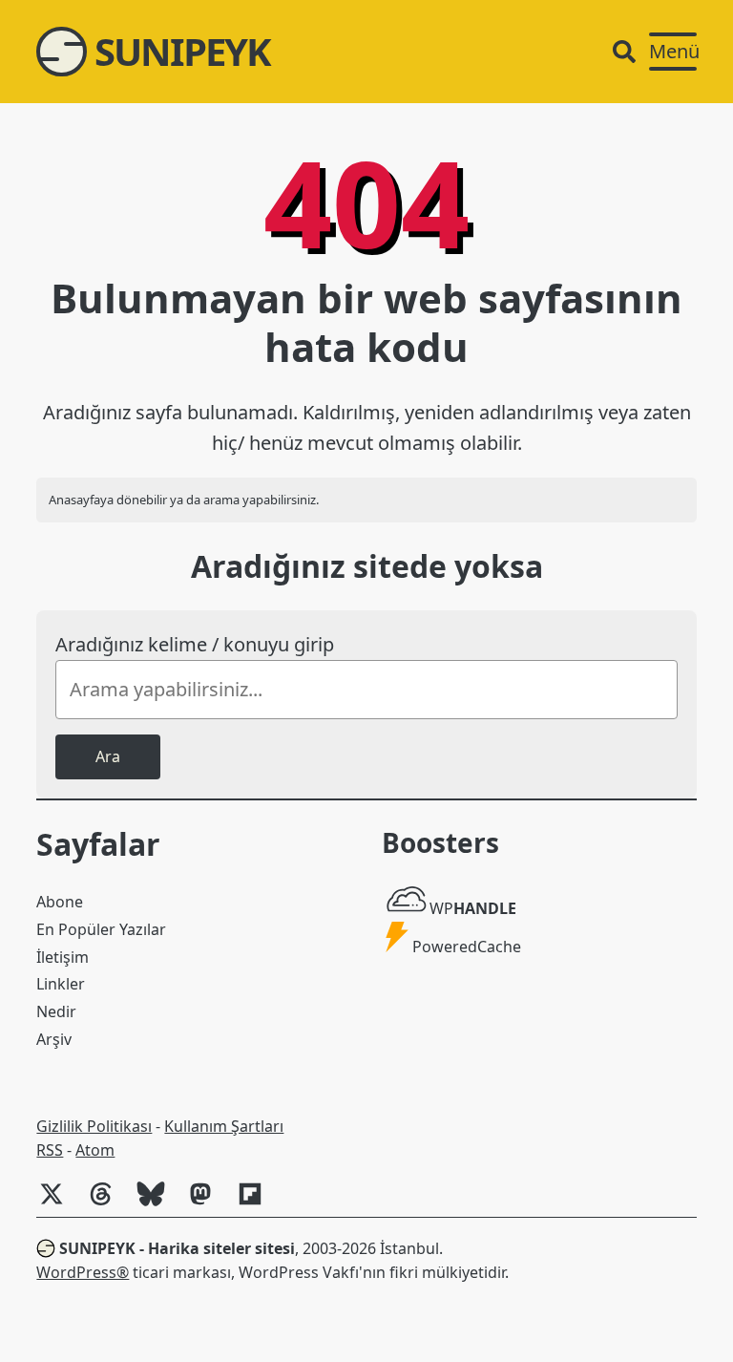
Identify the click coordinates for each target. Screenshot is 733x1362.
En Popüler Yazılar (101, 929)
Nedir (56, 1011)
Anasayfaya (81, 499)
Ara (107, 756)
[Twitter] (59, 1203)
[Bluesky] (158, 1203)
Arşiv (54, 1039)
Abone (59, 901)
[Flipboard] (258, 1203)
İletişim (62, 957)
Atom (95, 1149)
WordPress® (82, 1272)
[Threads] (109, 1203)
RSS (49, 1149)
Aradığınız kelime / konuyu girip (194, 644)
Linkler (60, 983)
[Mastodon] (208, 1203)
